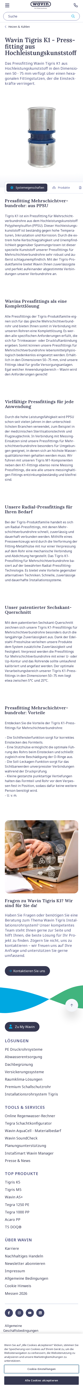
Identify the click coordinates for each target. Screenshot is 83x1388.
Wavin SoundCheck (21, 1138)
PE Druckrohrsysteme (24, 1049)
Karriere (12, 1248)
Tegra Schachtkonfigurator (28, 1123)
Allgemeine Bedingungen (26, 1278)
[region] (41, 1361)
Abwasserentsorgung (23, 1056)
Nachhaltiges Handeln (24, 1256)
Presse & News (17, 1160)
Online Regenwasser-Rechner (30, 1115)
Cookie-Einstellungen (41, 1369)
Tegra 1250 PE (17, 1204)
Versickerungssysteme (24, 1071)
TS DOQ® (13, 1226)
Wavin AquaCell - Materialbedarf (33, 1130)
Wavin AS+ (14, 1197)
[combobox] (41, 16)
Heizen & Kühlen (19, 27)
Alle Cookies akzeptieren (41, 1380)
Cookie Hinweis (18, 1285)
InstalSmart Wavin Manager (29, 1153)
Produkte (64, 187)
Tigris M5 (13, 1189)
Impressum (15, 1270)
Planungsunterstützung (25, 1145)
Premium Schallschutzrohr (28, 1086)
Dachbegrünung (19, 1064)
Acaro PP (12, 1219)
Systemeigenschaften (30, 187)
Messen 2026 (16, 1293)
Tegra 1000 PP (17, 1212)
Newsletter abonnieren (25, 1263)
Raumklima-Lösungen (23, 1079)
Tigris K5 (12, 1182)
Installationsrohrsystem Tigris (31, 1094)
